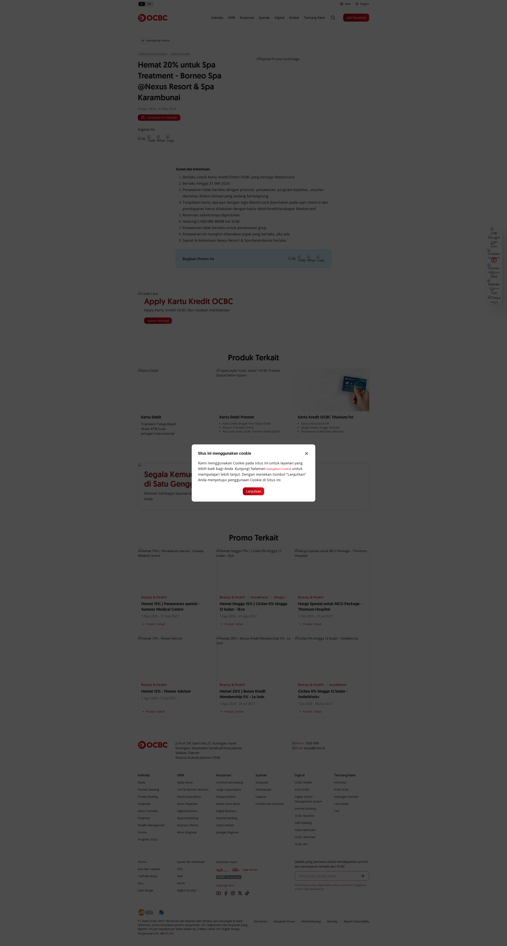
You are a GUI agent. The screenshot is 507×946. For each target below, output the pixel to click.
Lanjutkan (253, 491)
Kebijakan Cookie (278, 469)
